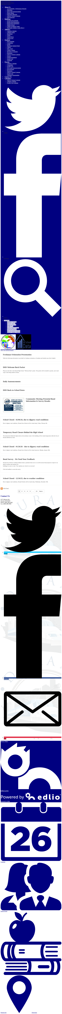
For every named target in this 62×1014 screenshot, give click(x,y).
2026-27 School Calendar (13, 332)
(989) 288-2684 (9, 502)
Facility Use (10, 326)
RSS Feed (6, 488)
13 (36, 491)
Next (40, 491)
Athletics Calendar (12, 322)
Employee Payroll (11, 325)
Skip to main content (6, 1)
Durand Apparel (11, 323)
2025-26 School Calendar (13, 330)
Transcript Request (12, 329)
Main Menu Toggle (5, 4)
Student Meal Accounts (13, 328)
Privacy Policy (4, 741)
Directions (34, 1012)
